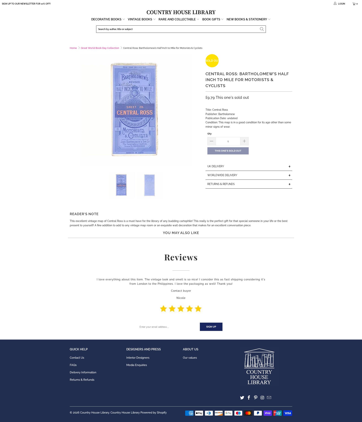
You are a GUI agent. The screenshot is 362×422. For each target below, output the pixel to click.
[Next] (199, 110)
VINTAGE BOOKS (140, 19)
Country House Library (94, 412)
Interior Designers (137, 357)
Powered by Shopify (153, 412)
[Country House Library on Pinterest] (255, 397)
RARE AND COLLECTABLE (177, 19)
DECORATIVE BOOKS (106, 19)
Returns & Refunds (82, 379)
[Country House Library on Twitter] (242, 397)
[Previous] (73, 110)
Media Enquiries (136, 365)
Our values (190, 357)
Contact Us (77, 357)
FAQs (73, 365)
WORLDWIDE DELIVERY (249, 175)
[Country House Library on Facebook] (249, 397)
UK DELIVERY (249, 166)
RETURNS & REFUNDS (249, 184)
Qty (209, 133)
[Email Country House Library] (269, 397)
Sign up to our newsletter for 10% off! (26, 3)
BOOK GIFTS (211, 19)
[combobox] (181, 29)
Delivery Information (83, 372)
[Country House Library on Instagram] (262, 397)
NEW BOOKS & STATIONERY (247, 19)
